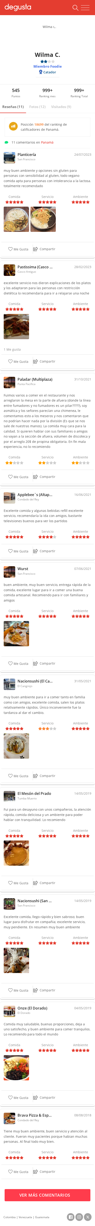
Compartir (47, 249)
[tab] (13, 107)
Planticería (27, 154)
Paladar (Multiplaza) (35, 379)
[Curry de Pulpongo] (16, 219)
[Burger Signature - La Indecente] (16, 633)
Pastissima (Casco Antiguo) (35, 266)
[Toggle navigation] (85, 7)
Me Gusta (20, 249)
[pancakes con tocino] (16, 853)
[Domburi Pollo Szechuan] (16, 960)
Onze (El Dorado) (32, 1008)
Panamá (47, 142)
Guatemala (42, 1217)
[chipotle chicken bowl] (16, 1067)
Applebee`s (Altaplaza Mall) (35, 494)
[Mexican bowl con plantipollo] (43, 219)
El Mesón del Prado (34, 793)
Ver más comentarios (45, 1195)
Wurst (23, 568)
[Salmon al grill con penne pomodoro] (16, 326)
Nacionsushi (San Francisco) (35, 900)
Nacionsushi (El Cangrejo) (35, 681)
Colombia (9, 1217)
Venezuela (25, 1217)
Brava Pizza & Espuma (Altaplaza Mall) (35, 1115)
